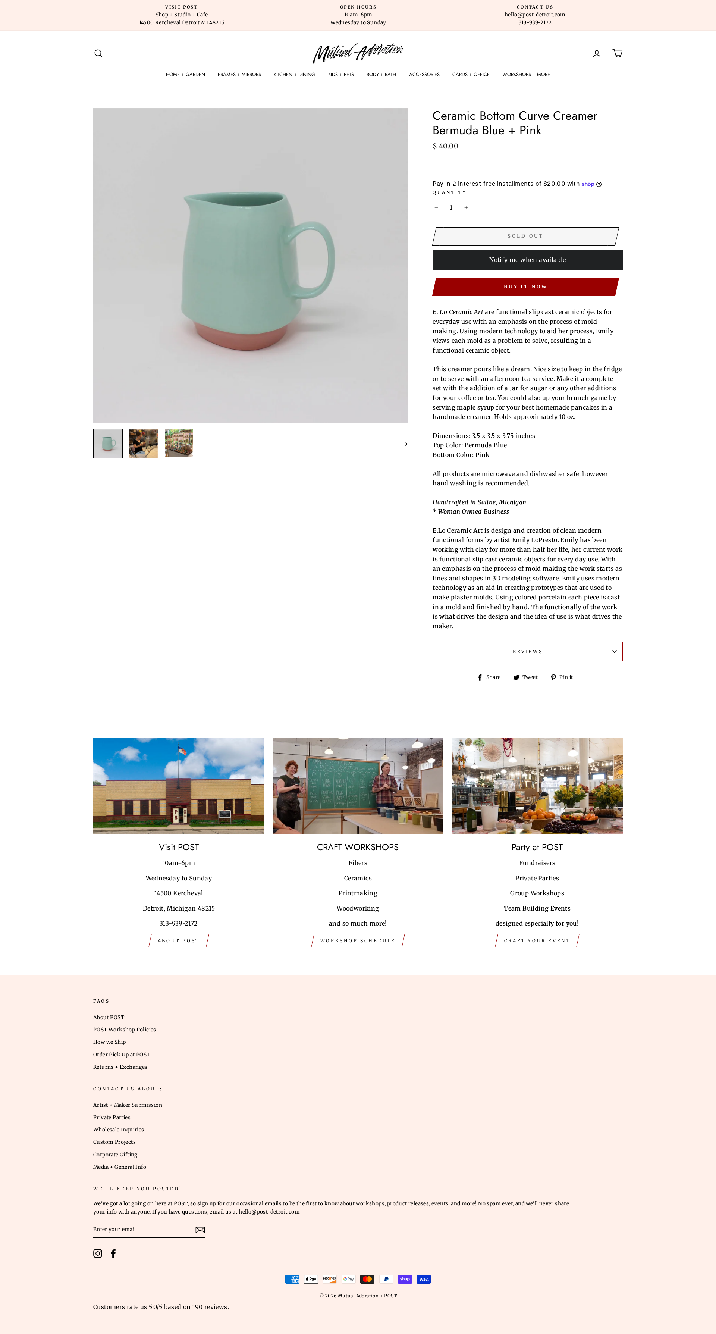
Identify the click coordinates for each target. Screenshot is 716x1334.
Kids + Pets (341, 74)
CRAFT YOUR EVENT (537, 940)
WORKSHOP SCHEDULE (358, 940)
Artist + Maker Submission (127, 1105)
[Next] (403, 443)
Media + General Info (119, 1167)
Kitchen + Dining (294, 74)
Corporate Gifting (115, 1155)
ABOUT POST (179, 940)
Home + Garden (185, 74)
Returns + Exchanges (120, 1067)
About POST (108, 1017)
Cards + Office (471, 74)
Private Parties (112, 1117)
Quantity (450, 192)
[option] (181, 15)
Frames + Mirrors (239, 74)
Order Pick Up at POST (121, 1055)
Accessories (424, 74)
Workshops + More (526, 74)
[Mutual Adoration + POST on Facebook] (113, 1253)
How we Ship (109, 1042)
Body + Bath (381, 74)
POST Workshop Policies (124, 1030)
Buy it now (526, 287)
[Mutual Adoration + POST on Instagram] (97, 1253)
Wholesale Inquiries (118, 1130)
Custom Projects (114, 1142)
